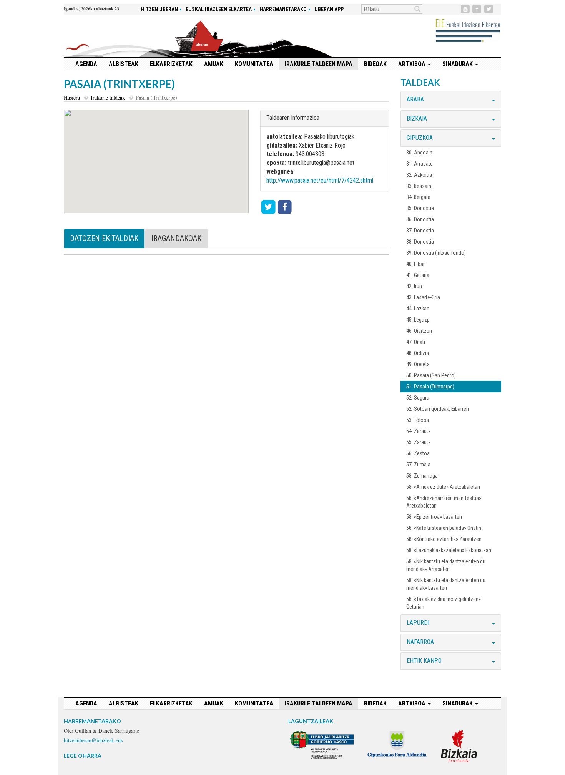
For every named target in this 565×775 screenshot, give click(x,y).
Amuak (213, 64)
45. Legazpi (418, 320)
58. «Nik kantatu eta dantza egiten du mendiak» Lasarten (445, 584)
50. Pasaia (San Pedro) (431, 375)
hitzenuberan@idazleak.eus (93, 740)
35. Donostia (420, 208)
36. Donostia (420, 219)
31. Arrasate (419, 164)
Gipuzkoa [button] (420, 137)
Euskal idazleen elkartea (219, 9)
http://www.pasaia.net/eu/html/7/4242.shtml (319, 180)
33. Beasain (418, 186)
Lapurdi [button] (418, 622)
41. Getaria (417, 275)
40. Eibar (415, 264)
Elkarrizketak (171, 64)
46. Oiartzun (419, 331)
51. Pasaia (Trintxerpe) (430, 386)
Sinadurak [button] (458, 64)
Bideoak (375, 64)
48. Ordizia (417, 353)
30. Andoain (419, 152)
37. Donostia (420, 230)
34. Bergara (418, 197)
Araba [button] (415, 99)
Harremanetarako (283, 9)
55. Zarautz (418, 442)
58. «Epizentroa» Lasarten (434, 517)
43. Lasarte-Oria (423, 297)
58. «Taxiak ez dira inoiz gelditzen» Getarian (443, 603)
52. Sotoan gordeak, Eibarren (437, 409)
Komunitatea (254, 64)
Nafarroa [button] (420, 642)
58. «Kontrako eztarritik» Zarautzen (444, 539)
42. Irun (414, 286)
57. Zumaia (418, 464)
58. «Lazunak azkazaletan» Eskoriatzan (448, 550)
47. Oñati (415, 342)
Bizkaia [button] (417, 118)
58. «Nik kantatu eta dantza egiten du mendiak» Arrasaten (445, 565)
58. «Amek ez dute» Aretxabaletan (443, 487)
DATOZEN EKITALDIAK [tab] (104, 238)
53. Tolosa (417, 420)
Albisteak (123, 64)
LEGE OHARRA (82, 755)
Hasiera (72, 97)
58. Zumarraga (422, 476)
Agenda (86, 64)
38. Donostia (420, 242)
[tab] (450, 99)
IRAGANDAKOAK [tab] (176, 238)
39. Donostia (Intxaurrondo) (436, 253)
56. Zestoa (418, 453)
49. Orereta (418, 364)
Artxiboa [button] (412, 64)
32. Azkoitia (419, 175)
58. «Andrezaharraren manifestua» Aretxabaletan (443, 502)
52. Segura (417, 398)
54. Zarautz (418, 431)
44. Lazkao (418, 308)
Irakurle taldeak (108, 97)
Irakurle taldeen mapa (318, 64)
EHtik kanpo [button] (424, 660)
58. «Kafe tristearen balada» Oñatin (443, 528)
